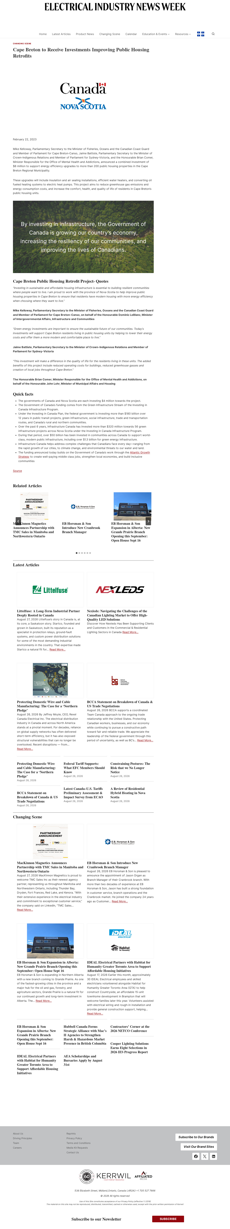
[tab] (76, 553)
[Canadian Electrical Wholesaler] (24, 34)
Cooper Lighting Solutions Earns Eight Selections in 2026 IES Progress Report (129, 1047)
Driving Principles (22, 1138)
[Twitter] (204, 1156)
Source (17, 470)
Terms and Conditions (78, 1143)
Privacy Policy (74, 1138)
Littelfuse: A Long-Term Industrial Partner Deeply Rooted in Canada (48, 613)
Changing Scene (109, 34)
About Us (18, 1133)
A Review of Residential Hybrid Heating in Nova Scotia (127, 793)
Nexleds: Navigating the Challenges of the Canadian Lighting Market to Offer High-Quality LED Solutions (117, 615)
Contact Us (73, 1152)
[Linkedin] (213, 1156)
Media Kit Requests (77, 1147)
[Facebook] (195, 1156)
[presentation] (34, 506)
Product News (85, 34)
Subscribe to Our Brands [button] (196, 1137)
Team (16, 1143)
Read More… (57, 649)
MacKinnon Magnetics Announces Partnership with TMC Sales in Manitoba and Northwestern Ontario (33, 530)
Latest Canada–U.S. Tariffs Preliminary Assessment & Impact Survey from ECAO (83, 793)
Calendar (131, 34)
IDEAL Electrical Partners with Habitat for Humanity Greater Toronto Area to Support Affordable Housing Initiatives (119, 966)
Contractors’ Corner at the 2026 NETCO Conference (130, 1028)
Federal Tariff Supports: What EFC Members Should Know (84, 767)
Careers (17, 1147)
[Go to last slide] (18, 521)
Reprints (71, 1133)
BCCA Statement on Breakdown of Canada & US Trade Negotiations (120, 704)
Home (43, 34)
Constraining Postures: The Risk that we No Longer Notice (130, 767)
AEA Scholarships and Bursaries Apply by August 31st (83, 1060)
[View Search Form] (213, 34)
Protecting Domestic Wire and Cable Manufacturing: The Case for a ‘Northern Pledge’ (47, 706)
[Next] (148, 521)
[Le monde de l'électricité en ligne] (200, 34)
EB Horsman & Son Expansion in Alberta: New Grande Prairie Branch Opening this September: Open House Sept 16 (130, 532)
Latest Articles (61, 34)
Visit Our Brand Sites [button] (199, 1146)
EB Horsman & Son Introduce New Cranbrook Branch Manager (81, 527)
